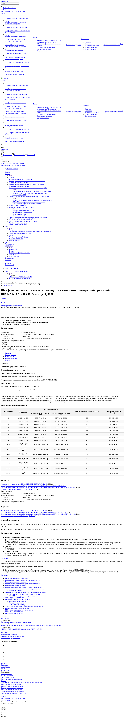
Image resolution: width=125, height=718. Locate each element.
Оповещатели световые (16, 603)
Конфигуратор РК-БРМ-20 (9, 634)
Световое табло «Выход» (17, 605)
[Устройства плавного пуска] (19, 69)
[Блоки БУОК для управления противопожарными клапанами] (19, 43)
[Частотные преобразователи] (19, 73)
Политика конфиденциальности (11, 679)
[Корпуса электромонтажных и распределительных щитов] (19, 55)
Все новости (5, 618)
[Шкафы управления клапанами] (19, 34)
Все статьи (4, 632)
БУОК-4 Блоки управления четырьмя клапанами (25, 594)
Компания (4, 663)
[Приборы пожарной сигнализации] (19, 17)
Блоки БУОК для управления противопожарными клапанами (32, 200)
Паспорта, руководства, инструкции (13, 636)
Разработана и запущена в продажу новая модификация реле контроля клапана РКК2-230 (31, 625)
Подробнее (4, 558)
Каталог (11, 177)
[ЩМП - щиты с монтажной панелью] (19, 60)
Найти (3, 709)
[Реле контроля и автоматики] (19, 48)
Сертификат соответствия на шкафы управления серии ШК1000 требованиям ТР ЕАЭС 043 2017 (33, 486)
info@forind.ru (7, 285)
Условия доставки (7, 675)
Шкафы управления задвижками (12, 688)
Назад (10, 175)
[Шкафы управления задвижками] (19, 25)
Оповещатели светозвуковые (18, 601)
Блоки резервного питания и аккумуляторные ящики (26, 589)
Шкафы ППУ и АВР (15, 590)
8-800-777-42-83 (6, 9)
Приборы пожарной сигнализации (12, 691)
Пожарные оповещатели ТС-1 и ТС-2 (25, 210)
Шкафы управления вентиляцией (12, 686)
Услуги (11, 230)
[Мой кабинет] (2, 146)
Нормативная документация (10, 638)
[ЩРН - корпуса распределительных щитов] (19, 64)
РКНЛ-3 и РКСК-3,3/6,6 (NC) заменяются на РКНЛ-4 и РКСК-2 (22, 629)
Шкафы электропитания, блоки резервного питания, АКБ (31, 191)
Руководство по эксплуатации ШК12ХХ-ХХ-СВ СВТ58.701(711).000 (24, 484)
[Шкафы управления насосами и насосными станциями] (19, 20)
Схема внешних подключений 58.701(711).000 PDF (18, 489)
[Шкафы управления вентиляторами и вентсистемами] (19, 29)
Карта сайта (5, 670)
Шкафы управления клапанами (11, 689)
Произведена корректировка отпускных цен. (16, 622)
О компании (13, 249)
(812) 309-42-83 (13, 11)
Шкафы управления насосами (11, 684)
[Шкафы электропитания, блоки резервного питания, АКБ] (19, 38)
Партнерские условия (8, 677)
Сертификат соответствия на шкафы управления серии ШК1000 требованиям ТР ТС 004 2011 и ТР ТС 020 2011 (38, 487)
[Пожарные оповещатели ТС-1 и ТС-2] (19, 52)
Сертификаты (5, 667)
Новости (4, 668)
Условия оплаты (6, 674)
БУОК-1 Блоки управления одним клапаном (23, 596)
